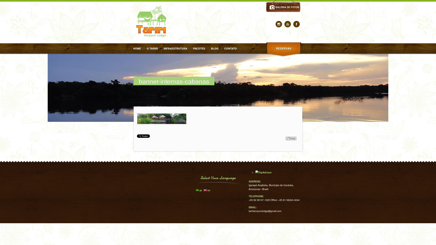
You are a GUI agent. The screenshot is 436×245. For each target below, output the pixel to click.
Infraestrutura (175, 48)
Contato (230, 48)
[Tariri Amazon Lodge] (152, 42)
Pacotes (199, 48)
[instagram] (279, 24)
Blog (215, 48)
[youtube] (287, 24)
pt (201, 190)
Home (137, 48)
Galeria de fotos (287, 7)
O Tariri (152, 48)
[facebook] (296, 24)
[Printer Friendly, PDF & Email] (291, 144)
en (208, 190)
